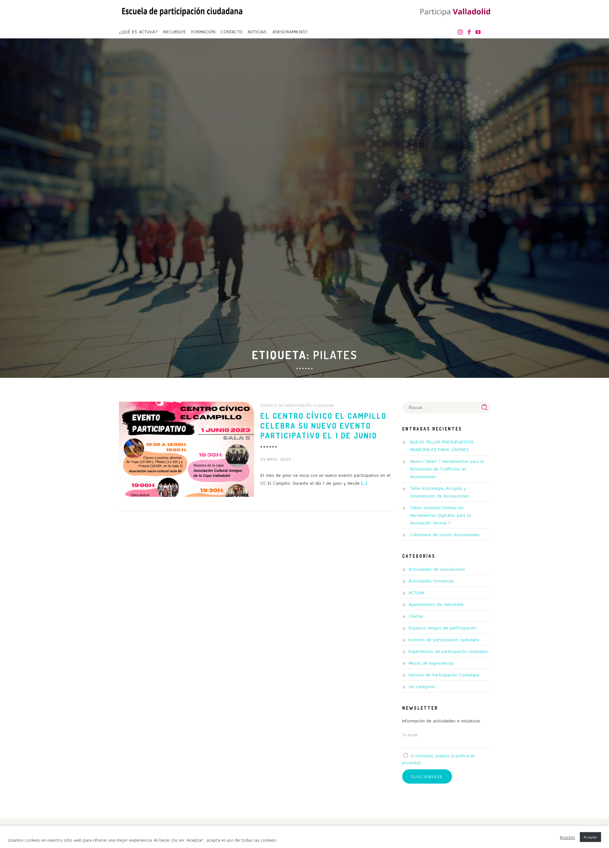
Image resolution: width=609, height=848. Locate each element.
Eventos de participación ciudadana (297, 405)
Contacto (231, 32)
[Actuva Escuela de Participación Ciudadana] (182, 10)
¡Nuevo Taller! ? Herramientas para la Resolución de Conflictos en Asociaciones (447, 468)
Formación (203, 32)
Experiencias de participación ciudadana (448, 651)
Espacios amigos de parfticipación (442, 628)
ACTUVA (416, 592)
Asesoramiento (290, 32)
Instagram (461, 32)
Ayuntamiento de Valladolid (436, 604)
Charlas (416, 616)
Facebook (470, 32)
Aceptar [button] (590, 837)
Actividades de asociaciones (437, 569)
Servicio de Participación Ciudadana (444, 675)
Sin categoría (422, 686)
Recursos (174, 32)
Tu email (410, 734)
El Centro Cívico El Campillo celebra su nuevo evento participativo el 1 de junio (323, 425)
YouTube (479, 32)
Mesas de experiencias (431, 663)
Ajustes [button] (567, 837)
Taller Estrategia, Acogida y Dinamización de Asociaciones (439, 492)
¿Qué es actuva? (138, 32)
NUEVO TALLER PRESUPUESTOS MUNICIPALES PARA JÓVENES (442, 445)
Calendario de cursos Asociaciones (445, 534)
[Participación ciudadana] (453, 12)
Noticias (257, 32)
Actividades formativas (431, 581)
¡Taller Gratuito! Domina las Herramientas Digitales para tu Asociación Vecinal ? (440, 515)
